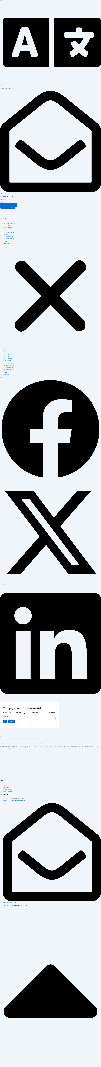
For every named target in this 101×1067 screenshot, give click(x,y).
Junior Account (9, 236)
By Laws (7, 225)
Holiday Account (9, 232)
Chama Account (9, 234)
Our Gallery (6, 241)
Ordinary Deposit (9, 238)
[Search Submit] (5, 721)
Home (4, 218)
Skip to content (4, 1)
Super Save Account (10, 231)
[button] (50, 296)
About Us (5, 220)
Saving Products (7, 229)
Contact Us (6, 243)
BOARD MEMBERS (10, 223)
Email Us (2, 193)
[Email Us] (50, 191)
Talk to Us (2, 86)
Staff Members (9, 227)
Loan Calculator (9, 240)
